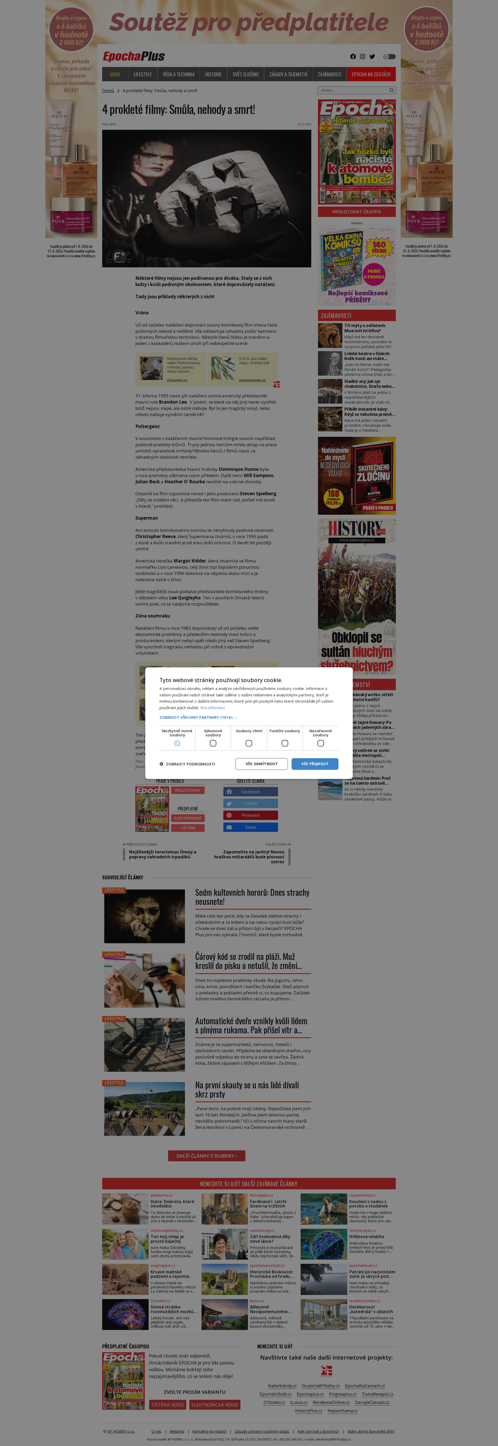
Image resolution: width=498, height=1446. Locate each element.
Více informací (212, 707)
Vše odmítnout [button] (262, 763)
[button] (249, 717)
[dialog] (249, 723)
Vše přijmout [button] (315, 763)
